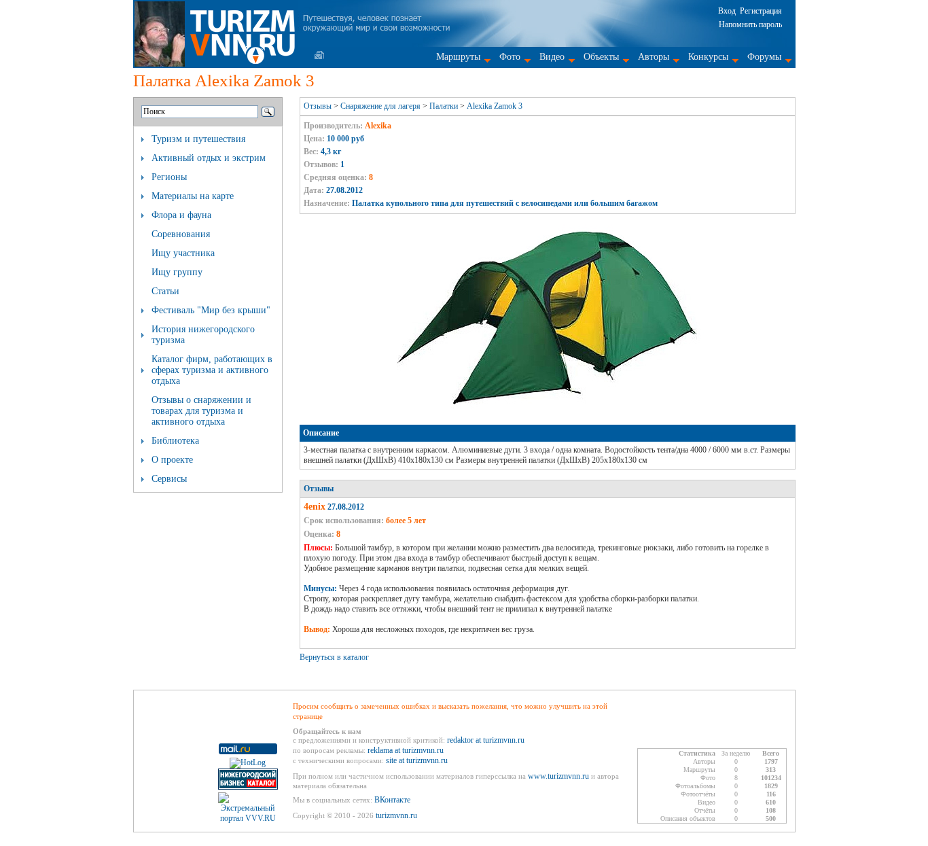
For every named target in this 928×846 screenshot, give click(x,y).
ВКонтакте (392, 800)
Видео (552, 57)
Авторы (653, 57)
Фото (509, 57)
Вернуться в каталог (334, 657)
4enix (314, 506)
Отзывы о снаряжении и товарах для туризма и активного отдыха (201, 411)
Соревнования (180, 234)
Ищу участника (183, 253)
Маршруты (458, 57)
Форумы (764, 57)
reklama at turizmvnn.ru (406, 750)
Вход (727, 11)
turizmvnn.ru (396, 815)
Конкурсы (708, 57)
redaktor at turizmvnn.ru (485, 740)
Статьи (165, 291)
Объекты (601, 57)
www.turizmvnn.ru (558, 776)
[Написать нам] (319, 55)
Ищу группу (176, 272)
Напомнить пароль (750, 24)
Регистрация (761, 11)
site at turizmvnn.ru (417, 760)
